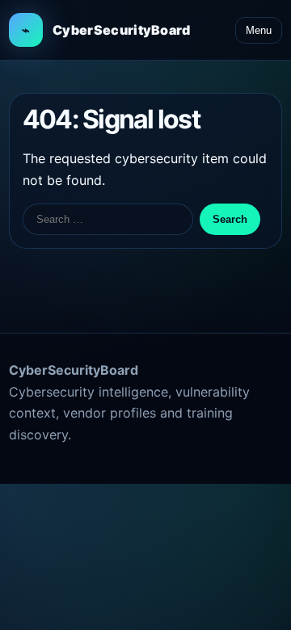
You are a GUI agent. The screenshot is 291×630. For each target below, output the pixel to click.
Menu (259, 30)
